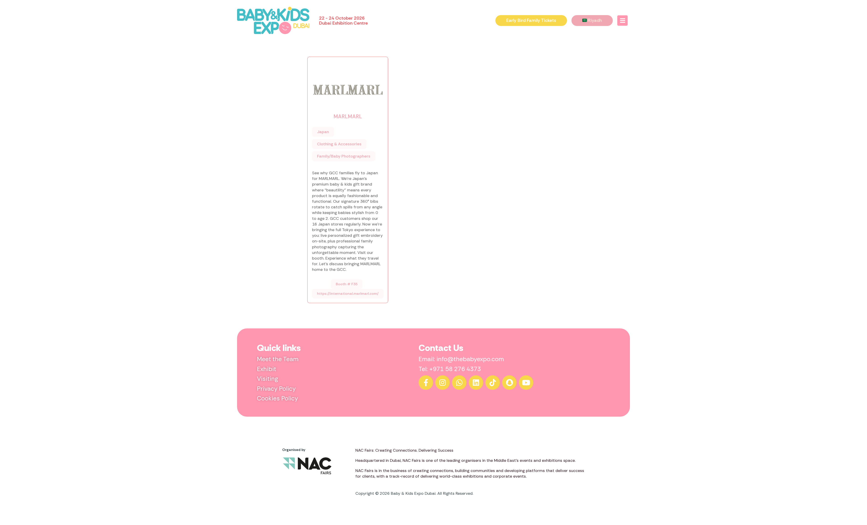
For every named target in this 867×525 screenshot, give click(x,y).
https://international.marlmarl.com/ (348, 293)
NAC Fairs (412, 460)
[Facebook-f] (426, 382)
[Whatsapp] (459, 382)
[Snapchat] (509, 382)
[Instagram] (442, 382)
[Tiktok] (492, 382)
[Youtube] (526, 382)
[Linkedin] (476, 382)
